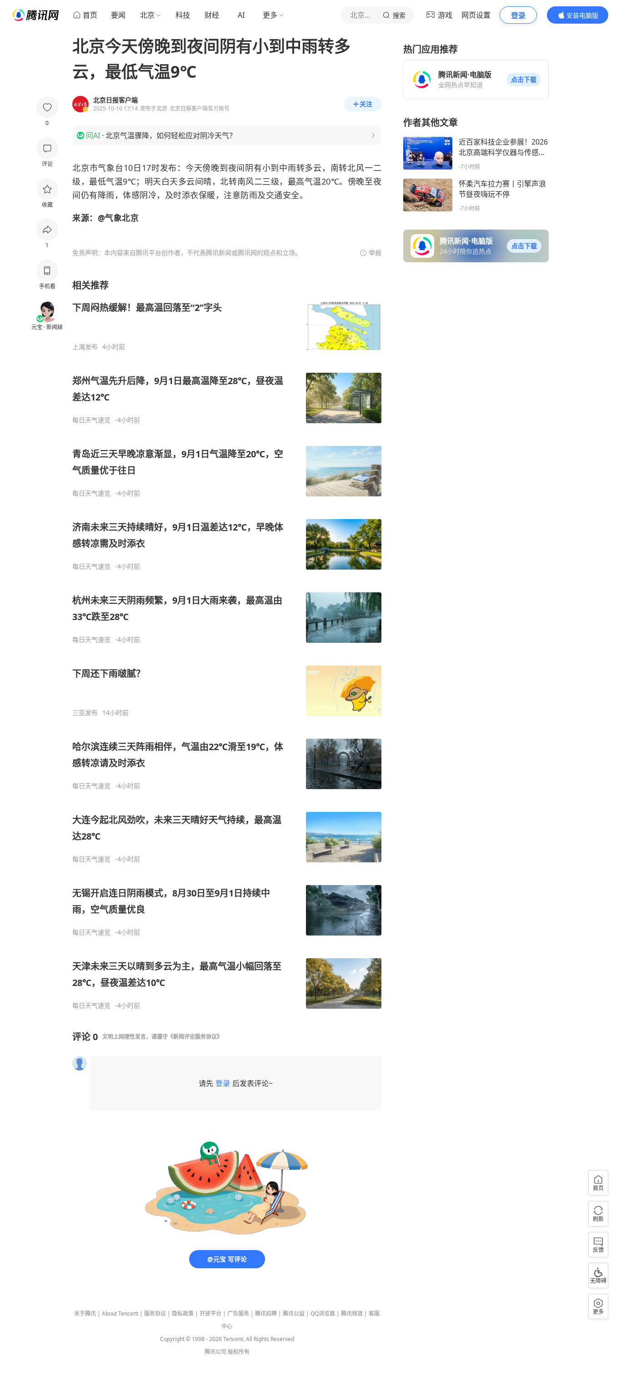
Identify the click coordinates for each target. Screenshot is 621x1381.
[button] (523, 79)
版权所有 (239, 1352)
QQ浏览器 (322, 1313)
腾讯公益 (294, 1313)
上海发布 (85, 347)
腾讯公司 (215, 1352)
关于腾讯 (85, 1313)
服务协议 (155, 1313)
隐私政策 (183, 1313)
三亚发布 (85, 713)
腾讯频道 (352, 1313)
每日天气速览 (91, 420)
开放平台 (210, 1313)
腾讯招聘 (266, 1313)
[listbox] (226, 644)
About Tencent (120, 1313)
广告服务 (238, 1313)
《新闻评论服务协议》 (195, 1037)
